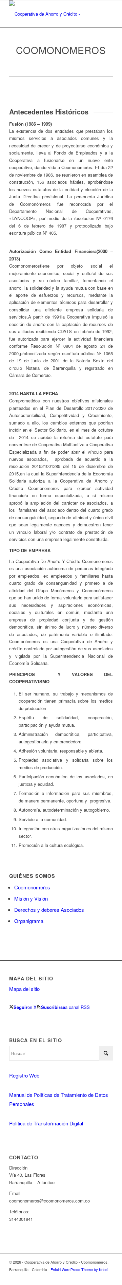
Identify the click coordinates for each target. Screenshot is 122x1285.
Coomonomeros (32, 887)
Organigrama (28, 920)
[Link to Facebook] (98, 1276)
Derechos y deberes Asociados (49, 909)
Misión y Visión (31, 898)
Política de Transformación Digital (46, 1123)
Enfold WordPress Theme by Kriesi (79, 1269)
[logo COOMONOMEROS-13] (50, 14)
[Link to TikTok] (108, 1276)
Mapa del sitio (24, 988)
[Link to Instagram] (87, 1276)
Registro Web (24, 1075)
